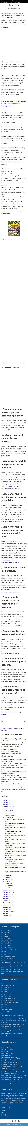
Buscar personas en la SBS (12, 653)
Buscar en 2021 (7, 890)
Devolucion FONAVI (6, 930)
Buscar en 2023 (7, 804)
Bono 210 (3, 951)
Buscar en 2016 (7, 900)
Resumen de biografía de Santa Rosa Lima (12, 784)
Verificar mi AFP (5, 1011)
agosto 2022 (8, 817)
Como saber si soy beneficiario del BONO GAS (13, 969)
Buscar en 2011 (7, 911)
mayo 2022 (7, 879)
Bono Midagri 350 (5, 936)
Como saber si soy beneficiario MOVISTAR (12, 1077)
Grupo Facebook (5, 1107)
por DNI (18, 0)
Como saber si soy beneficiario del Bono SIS (12, 1018)
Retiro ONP (4, 1006)
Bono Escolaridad (6, 987)
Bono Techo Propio (5, 13)
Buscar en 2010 (7, 913)
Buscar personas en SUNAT (13, 521)
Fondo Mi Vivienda (19, 13)
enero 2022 (8, 888)
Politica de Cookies (6, 1048)
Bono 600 (3, 960)
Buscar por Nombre (5, 0)
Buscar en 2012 (7, 909)
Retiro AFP (4, 1007)
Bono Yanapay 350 (6, 945)
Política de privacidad (18, 1124)
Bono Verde (12, 13)
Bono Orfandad (5, 989)
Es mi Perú (14, 5)
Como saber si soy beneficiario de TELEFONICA (13, 962)
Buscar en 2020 (7, 892)
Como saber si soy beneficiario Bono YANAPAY (13, 1075)
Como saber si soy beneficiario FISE (10, 1081)
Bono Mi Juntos (5, 934)
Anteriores (5, 363)
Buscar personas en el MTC (13, 592)
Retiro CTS (4, 1004)
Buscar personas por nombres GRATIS (11, 1059)
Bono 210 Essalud (6, 953)
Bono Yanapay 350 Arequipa (8, 949)
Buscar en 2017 (7, 898)
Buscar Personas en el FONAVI (9, 1073)
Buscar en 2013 (7, 907)
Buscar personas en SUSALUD (13, 626)
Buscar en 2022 (7, 806)
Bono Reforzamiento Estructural (9, 1002)
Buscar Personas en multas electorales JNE (12, 1072)
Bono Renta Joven (6, 996)
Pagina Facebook (5, 1116)
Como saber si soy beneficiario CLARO (11, 1079)
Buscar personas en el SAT (12, 562)
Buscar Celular (5, 2)
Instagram (3, 1112)
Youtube (3, 1110)
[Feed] (19, 1121)
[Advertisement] (14, 45)
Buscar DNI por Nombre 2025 (9, 749)
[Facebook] (9, 1121)
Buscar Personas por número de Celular (11, 1070)
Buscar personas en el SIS (12, 488)
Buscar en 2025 (7, 800)
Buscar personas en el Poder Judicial (15, 681)
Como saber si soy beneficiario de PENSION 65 (13, 1024)
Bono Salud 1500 (5, 932)
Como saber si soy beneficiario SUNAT (11, 1083)
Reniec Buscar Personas (7, 1049)
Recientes (23, 363)
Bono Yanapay (5, 942)
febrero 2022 (8, 885)
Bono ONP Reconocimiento (8, 993)
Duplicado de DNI (6, 1055)
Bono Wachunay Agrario (7, 985)
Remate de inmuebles (7, 1053)
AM (5, 1124)
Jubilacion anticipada (6, 1009)
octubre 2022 (8, 813)
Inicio (14, 363)
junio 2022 (7, 877)
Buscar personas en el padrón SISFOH (11, 1062)
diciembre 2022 (9, 808)
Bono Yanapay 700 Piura (7, 947)
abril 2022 (7, 881)
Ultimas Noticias (5, 1051)
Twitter (3, 1109)
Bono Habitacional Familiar (8, 998)
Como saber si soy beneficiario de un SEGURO (13, 964)
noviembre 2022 (9, 811)
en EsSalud (13, 0)
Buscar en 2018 (7, 896)
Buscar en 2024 (7, 802)
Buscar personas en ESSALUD (9, 1064)
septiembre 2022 (9, 815)
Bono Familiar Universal (7, 958)
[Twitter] (12, 1121)
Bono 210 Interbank (6, 954)
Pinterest (3, 1114)
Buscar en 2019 (7, 894)
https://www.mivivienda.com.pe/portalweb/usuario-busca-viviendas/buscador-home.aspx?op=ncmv (13, 104)
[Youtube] (16, 1121)
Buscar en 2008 (7, 915)
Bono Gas (4, 983)
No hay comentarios (9, 239)
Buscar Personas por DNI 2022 (9, 1057)
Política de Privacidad (7, 1046)
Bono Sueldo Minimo (6, 938)
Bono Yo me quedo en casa (8, 956)
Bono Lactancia (5, 991)
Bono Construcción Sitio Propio (9, 1000)
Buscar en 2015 (7, 903)
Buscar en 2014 (7, 905)
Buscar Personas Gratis (15, 2)
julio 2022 (7, 875)
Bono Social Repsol (6, 940)
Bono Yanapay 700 (6, 943)
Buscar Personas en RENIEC (9, 1060)
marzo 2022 (8, 883)
